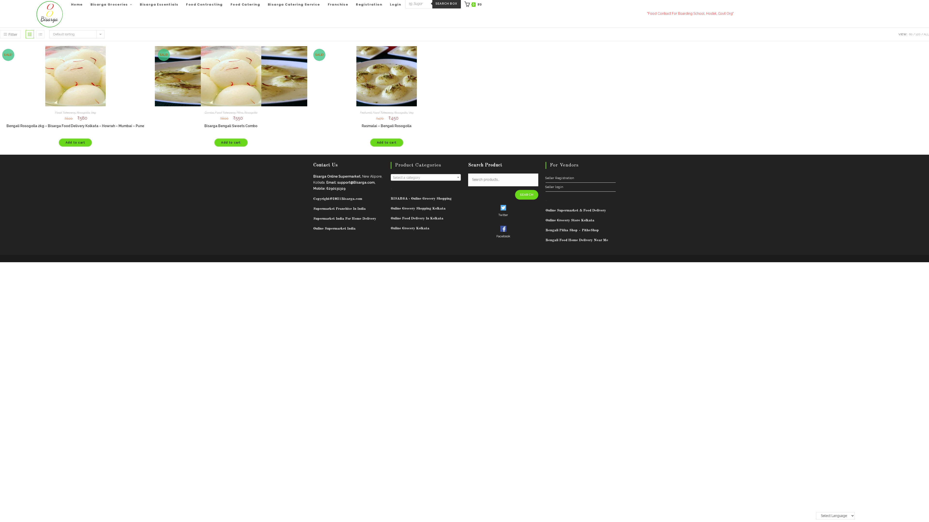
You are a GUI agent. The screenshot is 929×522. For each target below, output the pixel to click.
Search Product (485, 165)
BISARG (421, 199)
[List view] (40, 34)
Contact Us (325, 165)
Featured (366, 112)
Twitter (503, 215)
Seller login (554, 187)
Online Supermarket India (334, 229)
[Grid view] (30, 34)
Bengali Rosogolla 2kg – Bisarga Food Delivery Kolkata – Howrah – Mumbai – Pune (75, 126)
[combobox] (426, 177)
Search (526, 194)
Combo (209, 112)
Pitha (240, 112)
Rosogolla (83, 112)
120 (918, 34)
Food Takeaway (65, 112)
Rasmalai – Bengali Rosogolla (387, 126)
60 (911, 34)
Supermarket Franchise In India (339, 209)
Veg (93, 112)
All (926, 34)
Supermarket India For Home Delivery (344, 219)
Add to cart (75, 142)
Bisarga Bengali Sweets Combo (230, 126)
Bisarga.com (351, 199)
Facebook (503, 236)
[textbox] (426, 177)
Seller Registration (560, 178)
